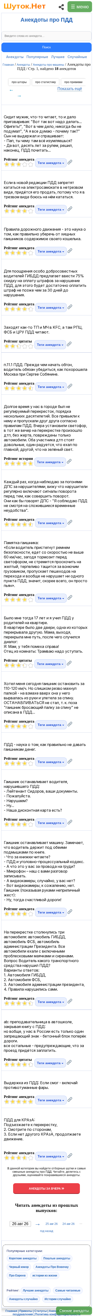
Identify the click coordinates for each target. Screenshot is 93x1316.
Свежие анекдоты (74, 1311)
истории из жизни (44, 1275)
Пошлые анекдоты (56, 1258)
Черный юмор (19, 1267)
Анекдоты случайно (23, 1299)
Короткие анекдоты (22, 1258)
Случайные (77, 57)
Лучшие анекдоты (35, 1290)
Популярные (37, 57)
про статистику (45, 82)
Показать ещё (69, 89)
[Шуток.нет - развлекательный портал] (24, 11)
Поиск (46, 47)
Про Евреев (17, 1275)
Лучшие (58, 57)
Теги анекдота (50, 163)
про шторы (19, 82)
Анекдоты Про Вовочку (52, 1267)
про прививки (73, 82)
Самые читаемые (67, 1290)
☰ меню (80, 6)
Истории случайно (58, 1299)
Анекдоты (15, 57)
